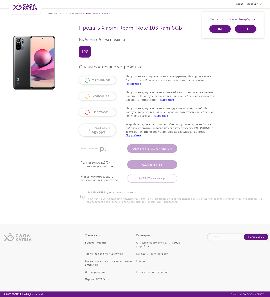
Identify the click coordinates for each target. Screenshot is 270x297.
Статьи (140, 261)
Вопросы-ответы (95, 242)
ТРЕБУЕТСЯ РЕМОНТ (101, 130)
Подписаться (256, 237)
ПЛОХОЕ (101, 112)
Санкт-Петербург (247, 4)
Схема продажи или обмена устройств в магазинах (108, 263)
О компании (92, 235)
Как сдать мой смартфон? (152, 253)
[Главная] (25, 8)
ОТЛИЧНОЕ (101, 80)
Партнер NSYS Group (97, 279)
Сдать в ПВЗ (152, 164)
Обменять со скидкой (152, 148)
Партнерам (143, 235)
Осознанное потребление (152, 272)
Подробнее (133, 83)
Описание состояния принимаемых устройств (158, 244)
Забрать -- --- (152, 178)
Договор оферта (95, 272)
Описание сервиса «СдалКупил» (104, 253)
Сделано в (247, 294)
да (220, 29)
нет (245, 29)
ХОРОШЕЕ (101, 96)
